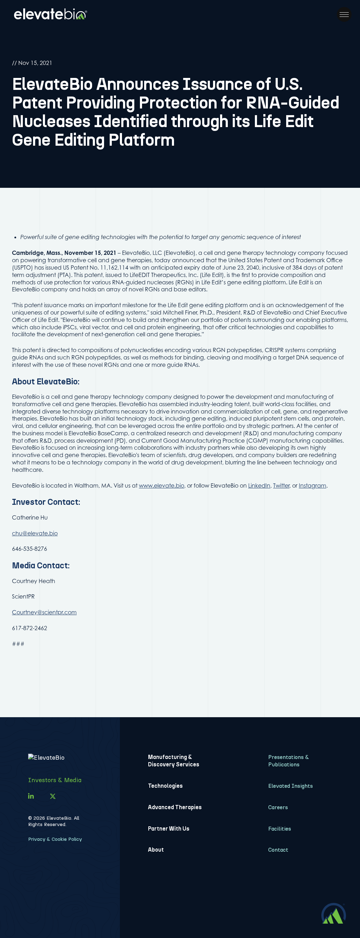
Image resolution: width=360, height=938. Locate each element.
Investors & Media (55, 780)
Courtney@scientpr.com (44, 612)
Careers (278, 807)
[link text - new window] (31, 796)
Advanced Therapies (175, 807)
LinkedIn (259, 485)
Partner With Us (168, 828)
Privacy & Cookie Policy (55, 839)
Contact (278, 849)
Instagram (312, 485)
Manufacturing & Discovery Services (173, 761)
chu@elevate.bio (35, 533)
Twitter (281, 485)
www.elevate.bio (161, 485)
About (156, 849)
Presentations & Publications (288, 761)
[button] (344, 14)
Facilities (279, 828)
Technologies (165, 785)
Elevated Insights (290, 785)
